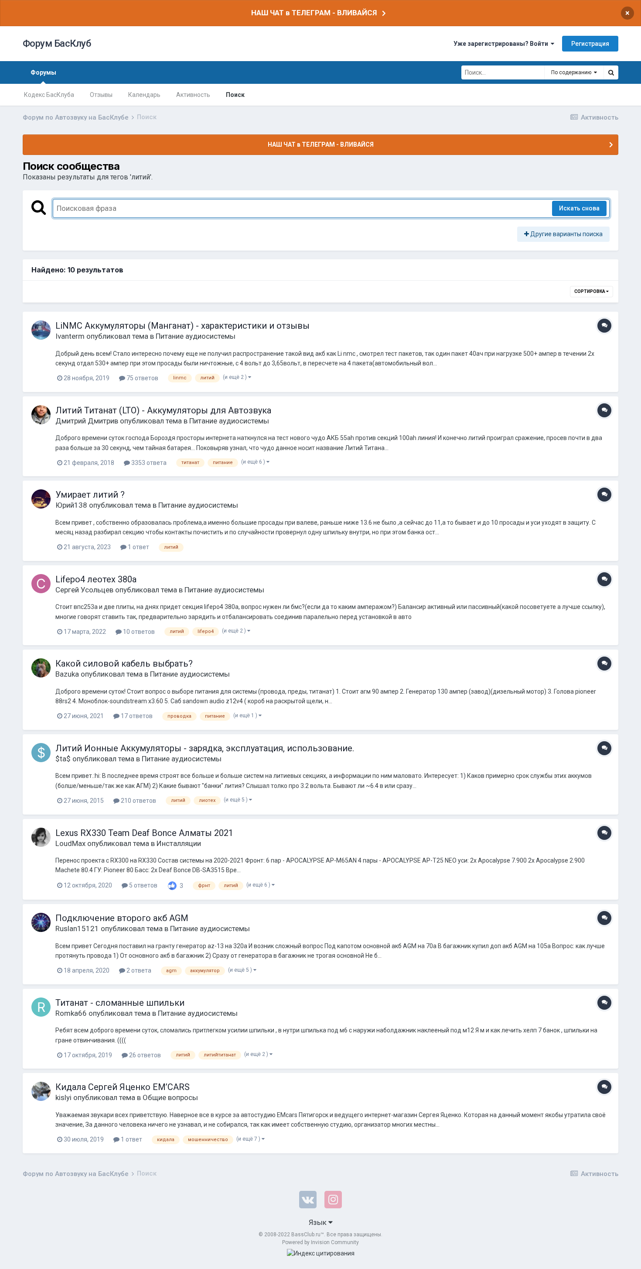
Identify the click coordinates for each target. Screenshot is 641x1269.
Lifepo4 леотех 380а (95, 579)
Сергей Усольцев (84, 589)
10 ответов (138, 631)
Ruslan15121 (77, 928)
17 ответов (136, 715)
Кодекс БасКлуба (49, 94)
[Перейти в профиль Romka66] (41, 1007)
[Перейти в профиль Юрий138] (41, 499)
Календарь (144, 94)
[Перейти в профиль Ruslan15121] (41, 922)
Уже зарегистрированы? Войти (502, 43)
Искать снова (579, 208)
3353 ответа (148, 462)
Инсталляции (179, 843)
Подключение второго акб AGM (121, 918)
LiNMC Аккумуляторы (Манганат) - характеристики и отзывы (182, 325)
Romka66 (71, 1013)
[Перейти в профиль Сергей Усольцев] (41, 583)
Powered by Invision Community (320, 1242)
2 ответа (138, 970)
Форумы (43, 72)
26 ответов (144, 1055)
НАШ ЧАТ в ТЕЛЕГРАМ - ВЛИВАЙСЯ (314, 12)
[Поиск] (610, 72)
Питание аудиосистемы (195, 336)
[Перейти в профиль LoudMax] (41, 837)
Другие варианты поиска (566, 233)
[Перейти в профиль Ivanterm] (41, 330)
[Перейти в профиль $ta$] (41, 752)
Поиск (235, 94)
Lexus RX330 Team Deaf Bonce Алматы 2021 (144, 833)
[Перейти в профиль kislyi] (41, 1091)
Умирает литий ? (90, 494)
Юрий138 (71, 505)
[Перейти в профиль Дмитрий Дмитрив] (41, 414)
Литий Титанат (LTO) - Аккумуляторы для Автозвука (163, 410)
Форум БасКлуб (57, 43)
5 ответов (142, 885)
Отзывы (101, 94)
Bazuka (67, 674)
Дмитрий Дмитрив (86, 420)
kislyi (63, 1097)
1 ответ (137, 546)
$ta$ (63, 758)
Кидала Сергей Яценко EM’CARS (122, 1087)
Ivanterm (70, 336)
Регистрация (590, 43)
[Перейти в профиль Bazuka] (41, 667)
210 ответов (137, 800)
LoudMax (70, 843)
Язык (318, 1222)
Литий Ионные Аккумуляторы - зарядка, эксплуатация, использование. (204, 748)
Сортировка (590, 291)
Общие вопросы (170, 1097)
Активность (193, 94)
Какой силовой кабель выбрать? (124, 663)
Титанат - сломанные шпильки (119, 1002)
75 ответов (141, 378)
